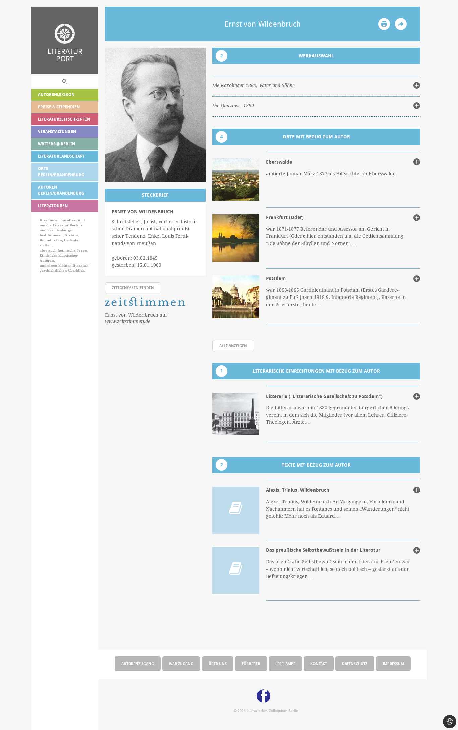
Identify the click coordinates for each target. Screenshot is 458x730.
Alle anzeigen (233, 345)
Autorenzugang (137, 663)
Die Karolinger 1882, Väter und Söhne (253, 85)
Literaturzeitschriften (64, 119)
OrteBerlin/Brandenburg (61, 172)
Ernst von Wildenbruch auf (136, 318)
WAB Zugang (181, 663)
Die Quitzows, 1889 (233, 105)
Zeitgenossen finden (133, 287)
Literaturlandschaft (61, 156)
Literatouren (53, 206)
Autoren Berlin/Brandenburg (61, 190)
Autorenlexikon (56, 94)
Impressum (393, 663)
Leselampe (285, 663)
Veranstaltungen (57, 131)
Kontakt (318, 663)
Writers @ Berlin (56, 144)
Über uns (218, 663)
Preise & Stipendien (59, 107)
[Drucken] (384, 24)
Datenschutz (354, 663)
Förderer (251, 663)
